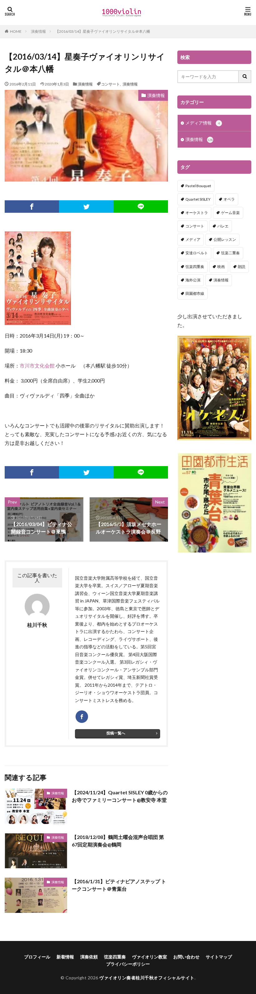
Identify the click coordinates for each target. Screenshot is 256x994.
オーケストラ (196, 212)
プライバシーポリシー (128, 964)
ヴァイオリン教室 (149, 956)
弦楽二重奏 (230, 253)
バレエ (223, 226)
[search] (245, 76)
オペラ (229, 199)
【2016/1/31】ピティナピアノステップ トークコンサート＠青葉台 (119, 885)
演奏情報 (38, 31)
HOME (16, 31)
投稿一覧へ (115, 733)
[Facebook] (32, 206)
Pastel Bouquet (198, 185)
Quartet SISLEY (197, 199)
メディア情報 (202, 122)
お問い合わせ (186, 956)
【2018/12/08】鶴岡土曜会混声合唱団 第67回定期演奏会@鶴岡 (118, 840)
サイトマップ (219, 956)
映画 (221, 266)
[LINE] (141, 206)
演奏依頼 (89, 956)
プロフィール (37, 956)
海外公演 (192, 280)
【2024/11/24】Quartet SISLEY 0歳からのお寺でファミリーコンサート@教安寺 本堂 (120, 796)
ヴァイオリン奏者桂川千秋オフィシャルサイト (146, 977)
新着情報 (65, 956)
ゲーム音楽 (230, 212)
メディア (192, 239)
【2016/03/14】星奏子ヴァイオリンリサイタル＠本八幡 (102, 31)
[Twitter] (86, 206)
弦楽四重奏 (194, 266)
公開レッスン (225, 239)
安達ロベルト (196, 253)
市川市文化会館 (37, 365)
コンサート (110, 84)
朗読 (241, 266)
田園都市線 (194, 293)
